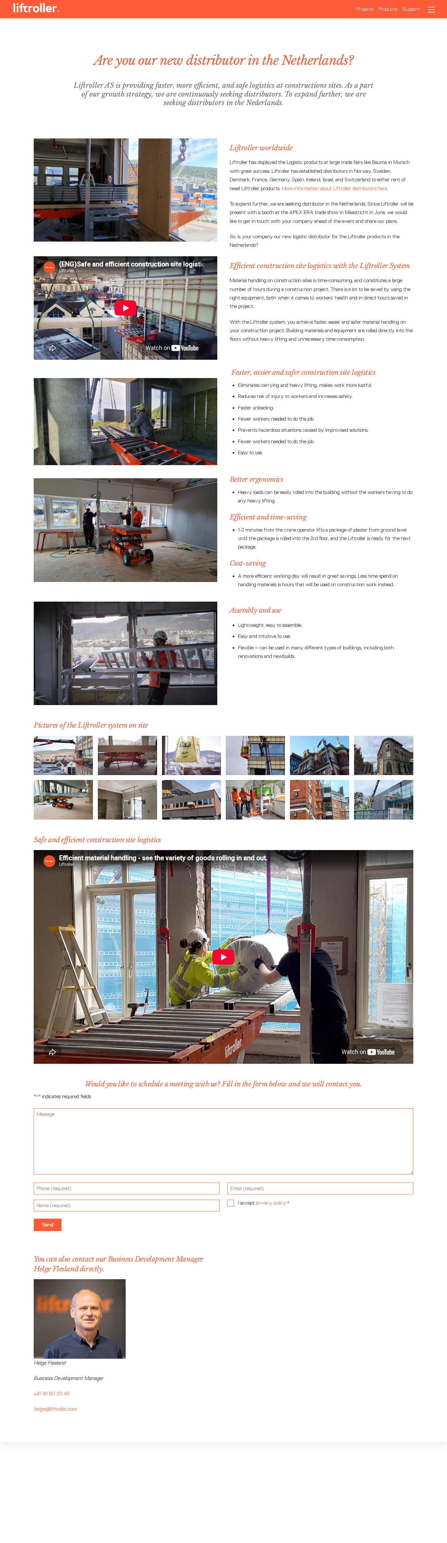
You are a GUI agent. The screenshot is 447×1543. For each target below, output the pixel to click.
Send (47, 1224)
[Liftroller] (36, 9)
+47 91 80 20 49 (51, 1393)
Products (387, 9)
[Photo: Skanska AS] (383, 815)
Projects (364, 9)
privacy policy (271, 1203)
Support (411, 9)
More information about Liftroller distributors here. (335, 188)
